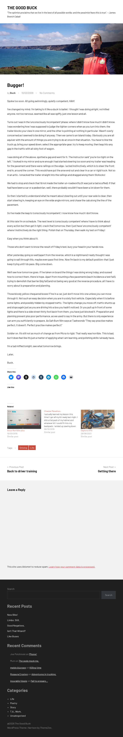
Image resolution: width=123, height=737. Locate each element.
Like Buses (13, 636)
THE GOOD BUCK (22, 7)
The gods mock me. (29, 660)
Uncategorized (18, 715)
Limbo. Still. (13, 620)
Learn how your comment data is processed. (72, 566)
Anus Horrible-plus (16, 430)
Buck (13, 92)
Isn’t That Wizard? (16, 630)
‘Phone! (33, 654)
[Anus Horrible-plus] (24, 419)
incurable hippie (18, 680)
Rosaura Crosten (19, 674)
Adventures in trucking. (44, 674)
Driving (23, 447)
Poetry (13, 703)
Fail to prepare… (39, 680)
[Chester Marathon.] (62, 422)
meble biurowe (18, 667)
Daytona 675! (87, 430)
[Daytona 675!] (98, 419)
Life (32, 447)
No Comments (47, 92)
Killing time (35, 667)
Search (11, 588)
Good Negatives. (16, 625)
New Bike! (12, 614)
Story (13, 707)
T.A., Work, (15, 711)
